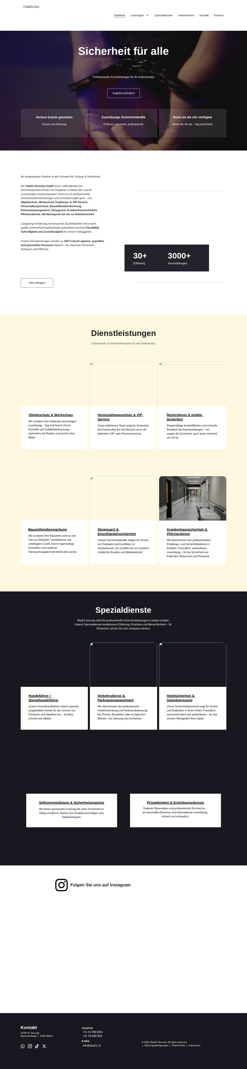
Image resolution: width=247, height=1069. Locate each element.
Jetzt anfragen (37, 282)
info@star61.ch (92, 1045)
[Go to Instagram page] (61, 885)
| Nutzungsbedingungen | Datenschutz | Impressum (171, 1045)
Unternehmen (186, 15)
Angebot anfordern (123, 93)
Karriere (219, 15)
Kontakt (204, 15)
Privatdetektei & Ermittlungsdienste (175, 802)
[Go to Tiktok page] (37, 1046)
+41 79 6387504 (92, 1036)
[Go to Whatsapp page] (23, 1046)
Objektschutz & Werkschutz (51, 415)
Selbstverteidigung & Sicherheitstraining (71, 802)
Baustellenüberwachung (47, 529)
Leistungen (137, 15)
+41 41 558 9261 (93, 1032)
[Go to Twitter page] (44, 1046)
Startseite (119, 15)
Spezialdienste (164, 15)
